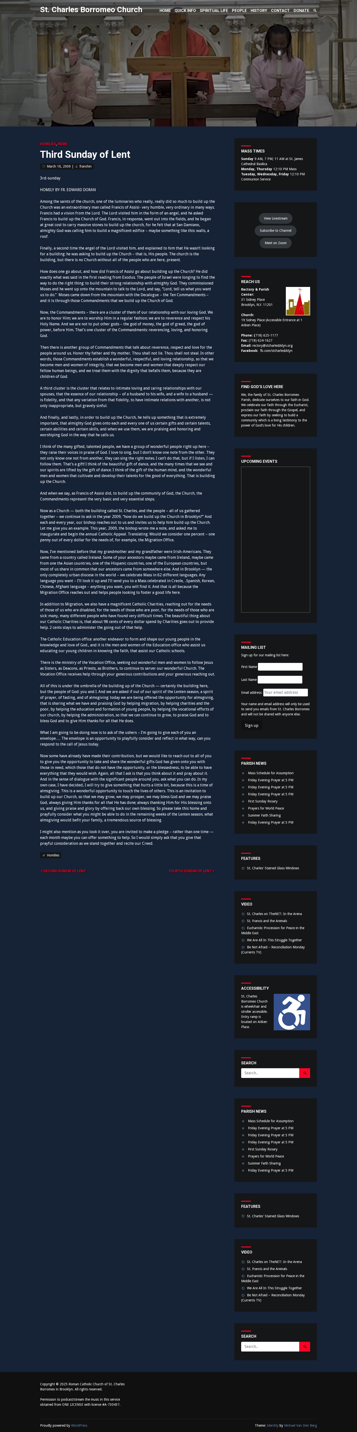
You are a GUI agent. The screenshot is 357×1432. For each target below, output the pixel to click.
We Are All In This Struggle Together (274, 940)
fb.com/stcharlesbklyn (276, 351)
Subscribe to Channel (275, 230)
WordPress (79, 1425)
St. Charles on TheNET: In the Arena (274, 914)
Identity (273, 1425)
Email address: (252, 692)
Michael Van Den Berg (300, 1425)
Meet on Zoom (276, 243)
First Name (249, 667)
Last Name (249, 680)
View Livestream (276, 218)
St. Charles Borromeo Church (91, 9)
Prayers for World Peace (266, 808)
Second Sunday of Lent (64, 871)
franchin (85, 166)
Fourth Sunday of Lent (190, 871)
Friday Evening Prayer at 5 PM (270, 780)
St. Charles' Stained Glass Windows (273, 868)
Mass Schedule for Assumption (271, 773)
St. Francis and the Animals (267, 921)
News (63, 144)
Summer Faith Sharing (264, 815)
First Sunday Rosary (263, 801)
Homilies (48, 144)
